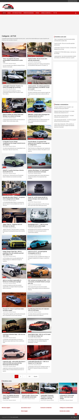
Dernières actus (7, 381)
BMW (33, 111)
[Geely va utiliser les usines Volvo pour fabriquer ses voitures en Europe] (14, 105)
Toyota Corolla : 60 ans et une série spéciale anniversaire (37, 59)
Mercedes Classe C (16, 194)
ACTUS (4, 12)
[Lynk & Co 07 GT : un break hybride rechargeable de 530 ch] (39, 242)
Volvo (8, 111)
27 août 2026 (5, 63)
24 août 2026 (30, 90)
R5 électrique (63, 392)
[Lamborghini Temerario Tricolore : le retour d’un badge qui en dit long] (14, 77)
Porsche (34, 138)
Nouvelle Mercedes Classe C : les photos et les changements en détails (14, 198)
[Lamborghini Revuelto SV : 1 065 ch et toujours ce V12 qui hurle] (39, 352)
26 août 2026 (5, 89)
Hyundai (8, 138)
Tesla (8, 55)
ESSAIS (9, 12)
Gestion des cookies (65, 411)
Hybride (37, 12)
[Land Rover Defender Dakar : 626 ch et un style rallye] (14, 325)
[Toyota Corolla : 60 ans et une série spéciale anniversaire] (39, 49)
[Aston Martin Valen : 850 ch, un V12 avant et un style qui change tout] (39, 325)
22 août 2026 (30, 117)
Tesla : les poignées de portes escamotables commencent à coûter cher (13, 60)
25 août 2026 (62, 400)
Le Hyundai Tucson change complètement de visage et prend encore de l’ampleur (14, 143)
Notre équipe (24, 411)
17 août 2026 (5, 200)
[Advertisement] (39, 25)
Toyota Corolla (39, 55)
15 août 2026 (30, 337)
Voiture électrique (17, 12)
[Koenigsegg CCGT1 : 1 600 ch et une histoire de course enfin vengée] (39, 215)
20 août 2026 (5, 146)
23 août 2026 (5, 117)
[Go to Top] (76, 414)
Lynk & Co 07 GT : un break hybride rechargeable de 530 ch (37, 252)
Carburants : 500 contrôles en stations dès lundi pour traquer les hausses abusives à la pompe (64, 125)
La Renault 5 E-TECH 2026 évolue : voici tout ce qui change (67, 397)
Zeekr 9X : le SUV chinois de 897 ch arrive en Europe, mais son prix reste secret (38, 199)
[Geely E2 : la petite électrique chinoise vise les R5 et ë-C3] (14, 161)
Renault (68, 392)
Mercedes (9, 194)
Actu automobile (14, 417)
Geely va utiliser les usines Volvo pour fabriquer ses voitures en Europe (13, 115)
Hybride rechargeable (28, 12)
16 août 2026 (5, 256)
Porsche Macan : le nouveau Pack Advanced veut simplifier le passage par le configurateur (39, 143)
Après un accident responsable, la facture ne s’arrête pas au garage (12, 280)
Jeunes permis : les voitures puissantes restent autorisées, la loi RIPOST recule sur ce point (39, 87)
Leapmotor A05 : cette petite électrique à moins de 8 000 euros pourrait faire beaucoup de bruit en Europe (14, 363)
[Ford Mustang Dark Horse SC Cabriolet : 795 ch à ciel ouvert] (39, 299)
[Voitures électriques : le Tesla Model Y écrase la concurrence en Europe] (39, 161)
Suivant (35, 376)
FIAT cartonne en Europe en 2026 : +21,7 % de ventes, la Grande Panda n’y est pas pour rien (39, 281)
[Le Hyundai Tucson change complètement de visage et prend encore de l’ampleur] (14, 132)
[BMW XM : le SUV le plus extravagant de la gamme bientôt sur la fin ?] (39, 105)
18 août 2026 (5, 173)
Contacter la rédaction (46, 407)
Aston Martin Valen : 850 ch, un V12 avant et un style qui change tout (39, 335)
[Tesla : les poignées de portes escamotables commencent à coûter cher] (14, 49)
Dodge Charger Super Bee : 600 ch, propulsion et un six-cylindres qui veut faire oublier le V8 (13, 253)
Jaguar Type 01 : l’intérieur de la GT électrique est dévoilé (12, 225)
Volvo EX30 (12, 111)
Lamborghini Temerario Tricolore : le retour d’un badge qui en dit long (13, 86)
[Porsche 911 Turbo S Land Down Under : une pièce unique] (14, 299)
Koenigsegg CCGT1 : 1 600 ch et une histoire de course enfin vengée (38, 225)
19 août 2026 (30, 146)
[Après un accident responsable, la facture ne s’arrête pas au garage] (14, 271)
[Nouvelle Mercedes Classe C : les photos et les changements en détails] (14, 188)
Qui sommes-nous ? (26, 407)
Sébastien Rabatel (12, 63)
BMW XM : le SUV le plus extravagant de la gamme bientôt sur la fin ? (38, 115)
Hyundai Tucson (14, 138)
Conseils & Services (45, 12)
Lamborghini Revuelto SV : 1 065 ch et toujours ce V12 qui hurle (38, 362)
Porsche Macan (40, 138)
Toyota (33, 55)
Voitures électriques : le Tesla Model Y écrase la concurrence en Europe (38, 171)
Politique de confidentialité (66, 407)
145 (29, 376)
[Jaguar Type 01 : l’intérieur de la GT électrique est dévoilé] (14, 215)
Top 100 (55, 12)
